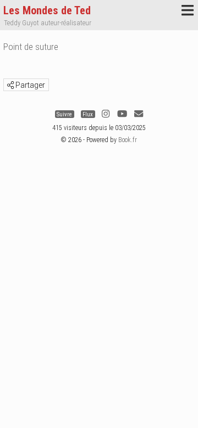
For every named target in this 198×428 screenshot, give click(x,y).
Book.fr (127, 140)
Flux (87, 113)
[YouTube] (122, 114)
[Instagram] (105, 114)
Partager (29, 85)
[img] (10, 85)
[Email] (138, 114)
